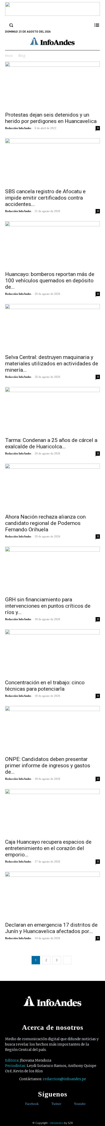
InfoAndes (56, 1123)
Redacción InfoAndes (18, 128)
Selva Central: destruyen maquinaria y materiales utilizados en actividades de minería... (51, 363)
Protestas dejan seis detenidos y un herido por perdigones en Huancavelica (51, 118)
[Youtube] (70, 1104)
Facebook (32, 1104)
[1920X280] (52, 14)
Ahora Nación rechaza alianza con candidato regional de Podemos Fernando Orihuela (45, 523)
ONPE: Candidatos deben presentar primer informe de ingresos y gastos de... (47, 765)
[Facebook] (21, 1104)
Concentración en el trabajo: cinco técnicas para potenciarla (45, 685)
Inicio (9, 55)
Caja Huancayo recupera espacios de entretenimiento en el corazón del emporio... (48, 848)
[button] (11, 25)
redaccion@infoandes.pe (64, 1079)
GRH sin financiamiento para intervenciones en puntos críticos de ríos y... (47, 605)
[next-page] (67, 960)
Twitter (56, 1104)
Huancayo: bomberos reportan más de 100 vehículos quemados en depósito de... (49, 280)
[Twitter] (47, 1104)
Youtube (80, 1104)
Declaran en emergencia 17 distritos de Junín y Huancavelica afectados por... (51, 928)
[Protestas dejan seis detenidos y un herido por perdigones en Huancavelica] (52, 85)
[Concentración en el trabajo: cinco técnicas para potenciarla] (52, 652)
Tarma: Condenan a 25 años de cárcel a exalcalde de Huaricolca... (51, 443)
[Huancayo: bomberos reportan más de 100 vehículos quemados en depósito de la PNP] (52, 244)
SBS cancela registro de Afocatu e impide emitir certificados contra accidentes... (45, 197)
